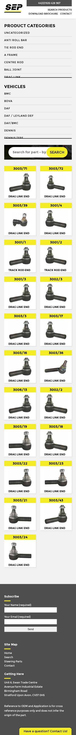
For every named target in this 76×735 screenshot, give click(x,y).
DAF (7, 108)
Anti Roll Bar (15, 40)
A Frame (11, 54)
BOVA (8, 101)
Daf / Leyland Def (19, 115)
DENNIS (10, 130)
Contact (66, 13)
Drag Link (12, 77)
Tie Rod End (13, 47)
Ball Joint (13, 69)
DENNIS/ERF (13, 137)
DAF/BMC (11, 123)
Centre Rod (14, 62)
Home (8, 653)
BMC (7, 93)
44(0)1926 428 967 (49, 3)
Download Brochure (43, 13)
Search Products (60, 9)
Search (57, 152)
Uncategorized (17, 32)
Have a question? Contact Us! (45, 731)
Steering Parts (13, 661)
